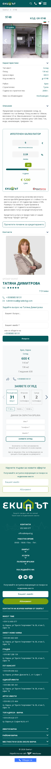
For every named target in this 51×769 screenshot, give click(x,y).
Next (47, 397)
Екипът (6, 9)
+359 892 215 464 (10, 701)
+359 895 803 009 (10, 638)
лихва (25, 159)
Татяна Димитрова (21, 283)
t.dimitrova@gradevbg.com (19, 300)
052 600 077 (25, 528)
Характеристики (10, 63)
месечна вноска (25, 147)
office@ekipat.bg (25, 533)
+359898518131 (14, 297)
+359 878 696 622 (10, 671)
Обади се (27, 760)
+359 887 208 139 (10, 654)
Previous (4, 397)
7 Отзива (43, 291)
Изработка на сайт (18, 753)
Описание (7, 106)
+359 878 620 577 (10, 718)
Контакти (7, 232)
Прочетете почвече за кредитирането (24, 224)
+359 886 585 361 (10, 685)
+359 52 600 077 (10, 621)
